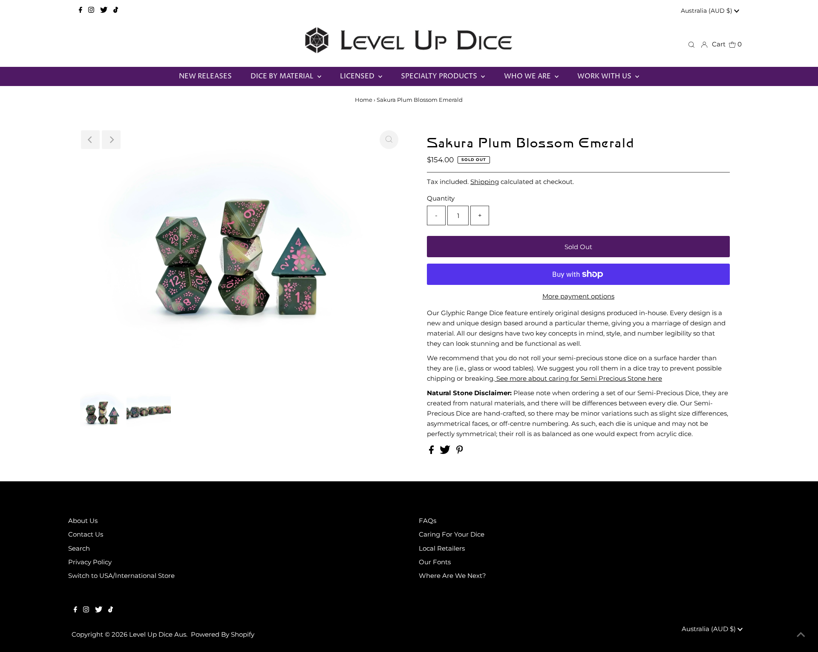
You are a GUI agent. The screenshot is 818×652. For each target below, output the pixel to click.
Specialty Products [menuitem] (440, 76)
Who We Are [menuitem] (528, 76)
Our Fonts (435, 562)
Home (363, 99)
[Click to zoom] (389, 139)
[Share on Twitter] (446, 452)
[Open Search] (691, 44)
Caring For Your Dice (451, 534)
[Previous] (90, 139)
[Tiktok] (115, 10)
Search (79, 548)
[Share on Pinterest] (459, 452)
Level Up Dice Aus (157, 634)
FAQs (427, 521)
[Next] (111, 139)
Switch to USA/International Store (121, 576)
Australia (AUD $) (707, 10)
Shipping (484, 182)
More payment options (578, 296)
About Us (83, 521)
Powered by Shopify (222, 634)
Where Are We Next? (452, 576)
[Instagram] (91, 10)
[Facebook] (80, 10)
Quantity (441, 198)
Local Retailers (442, 548)
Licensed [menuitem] (358, 76)
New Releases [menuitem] (205, 76)
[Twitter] (103, 10)
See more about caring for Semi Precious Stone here (578, 378)
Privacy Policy (90, 562)
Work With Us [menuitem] (605, 76)
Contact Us (85, 534)
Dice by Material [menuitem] (283, 76)
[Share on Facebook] (432, 452)
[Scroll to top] (800, 634)
